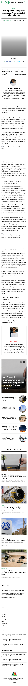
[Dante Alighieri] (14, 82)
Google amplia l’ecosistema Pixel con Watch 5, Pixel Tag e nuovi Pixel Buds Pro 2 (9, 419)
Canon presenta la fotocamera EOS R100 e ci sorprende (20, 73)
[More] (23, 61)
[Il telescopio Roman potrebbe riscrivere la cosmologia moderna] (23, 399)
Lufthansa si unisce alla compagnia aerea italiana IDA (7, 73)
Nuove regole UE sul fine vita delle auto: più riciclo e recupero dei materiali (9, 438)
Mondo (14, 8)
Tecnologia (4, 473)
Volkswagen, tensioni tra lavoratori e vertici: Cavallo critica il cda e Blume (8, 409)
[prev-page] (21, 362)
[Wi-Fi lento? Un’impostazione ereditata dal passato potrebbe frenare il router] (14, 462)
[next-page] (24, 362)
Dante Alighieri (7, 20)
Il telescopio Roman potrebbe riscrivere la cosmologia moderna (9, 399)
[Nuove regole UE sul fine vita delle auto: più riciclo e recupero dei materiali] (23, 438)
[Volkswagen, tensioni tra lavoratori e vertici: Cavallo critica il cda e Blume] (23, 409)
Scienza (3, 505)
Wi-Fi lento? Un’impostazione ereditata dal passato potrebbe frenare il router (13, 382)
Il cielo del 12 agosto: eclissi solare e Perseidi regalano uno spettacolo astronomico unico (9, 428)
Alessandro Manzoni (7, 390)
